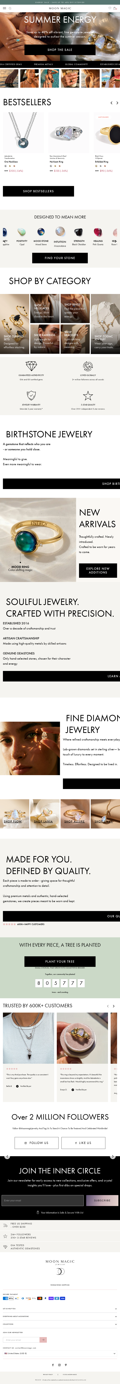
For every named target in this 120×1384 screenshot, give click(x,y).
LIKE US (84, 1143)
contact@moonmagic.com (25, 1348)
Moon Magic (72, 1374)
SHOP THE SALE (60, 50)
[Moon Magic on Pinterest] (66, 1365)
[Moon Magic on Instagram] (60, 1365)
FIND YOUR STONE (60, 258)
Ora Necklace (11, 161)
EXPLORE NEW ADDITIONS (98, 570)
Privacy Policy (48, 1374)
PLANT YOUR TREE (60, 961)
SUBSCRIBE (102, 1200)
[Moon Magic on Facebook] (54, 1365)
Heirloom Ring (56, 161)
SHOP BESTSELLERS (38, 191)
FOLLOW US (39, 1143)
